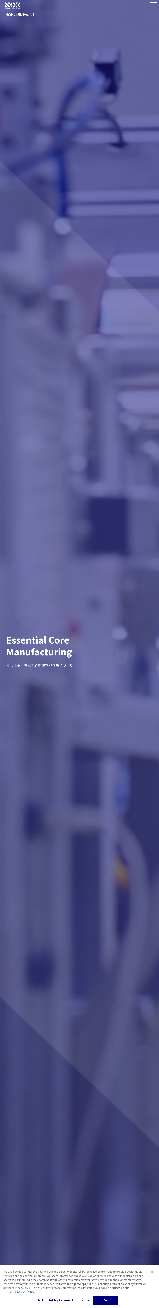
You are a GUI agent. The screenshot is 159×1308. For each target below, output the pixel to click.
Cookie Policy (24, 1292)
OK (106, 1300)
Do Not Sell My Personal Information (63, 1300)
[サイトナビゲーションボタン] (154, 5)
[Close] (152, 1272)
